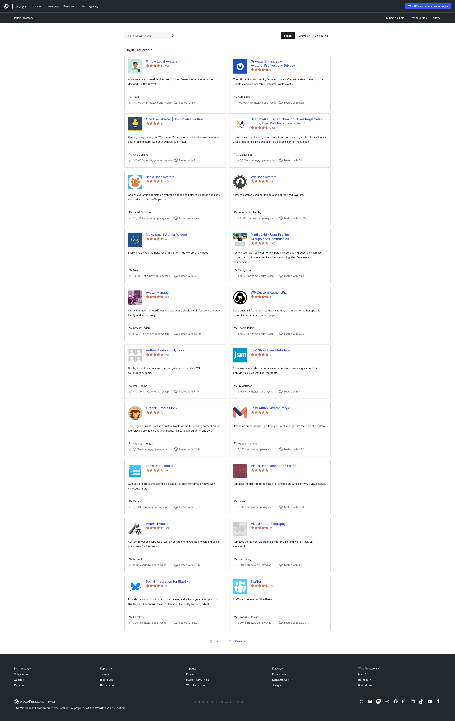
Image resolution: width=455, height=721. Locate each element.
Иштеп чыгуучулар (197, 679)
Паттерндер (107, 685)
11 (230, 641)
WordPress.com (369, 668)
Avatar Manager (158, 292)
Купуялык (20, 685)
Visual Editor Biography (268, 524)
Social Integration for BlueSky (168, 581)
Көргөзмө (106, 668)
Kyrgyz (51, 701)
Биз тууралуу (22, 668)
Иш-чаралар (279, 674)
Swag (277, 685)
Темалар (105, 674)
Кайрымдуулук (282, 679)
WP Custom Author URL (269, 292)
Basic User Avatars (160, 177)
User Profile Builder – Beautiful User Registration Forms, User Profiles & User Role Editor (287, 121)
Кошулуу (277, 668)
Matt (362, 674)
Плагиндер (106, 679)
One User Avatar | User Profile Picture (174, 119)
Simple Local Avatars (162, 61)
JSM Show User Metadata (270, 350)
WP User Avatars (264, 177)
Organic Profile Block (161, 408)
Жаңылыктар (22, 674)
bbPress (364, 679)
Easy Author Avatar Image (270, 408)
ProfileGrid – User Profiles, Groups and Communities (271, 237)
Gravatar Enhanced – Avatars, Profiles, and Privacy (273, 63)
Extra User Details (159, 466)
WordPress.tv (195, 685)
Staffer (256, 581)
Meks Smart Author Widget (166, 234)
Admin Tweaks (157, 524)
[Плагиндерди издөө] (172, 35)
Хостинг (19, 679)
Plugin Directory (23, 17)
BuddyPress (367, 685)
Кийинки (240, 641)
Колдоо (191, 674)
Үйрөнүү (191, 668)
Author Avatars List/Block (165, 350)
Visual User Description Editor (273, 466)
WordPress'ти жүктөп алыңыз (428, 6)
